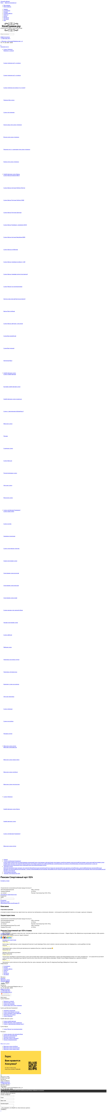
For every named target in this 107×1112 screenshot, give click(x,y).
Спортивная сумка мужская (71, 862)
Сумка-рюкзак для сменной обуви (16, 863)
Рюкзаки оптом (42, 865)
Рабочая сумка (53, 863)
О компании (6, 966)
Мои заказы (6, 5)
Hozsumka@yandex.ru (6, 992)
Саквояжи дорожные (28, 862)
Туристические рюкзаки (53, 868)
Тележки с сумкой (8, 1001)
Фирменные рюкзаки (91, 868)
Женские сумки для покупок (11, 1047)
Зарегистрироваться (10, 2)
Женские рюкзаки (8, 868)
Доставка (6, 974)
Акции (5, 971)
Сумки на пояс (18, 862)
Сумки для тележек (9, 1004)
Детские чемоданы (13, 865)
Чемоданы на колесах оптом (65, 863)
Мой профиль (7, 6)
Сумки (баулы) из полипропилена (12, 1029)
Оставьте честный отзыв (9, 940)
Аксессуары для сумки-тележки (12, 1005)
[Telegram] (11, 937)
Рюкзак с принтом (79, 868)
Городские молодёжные (40, 868)
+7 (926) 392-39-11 (5, 38)
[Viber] (6, 937)
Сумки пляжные (23, 865)
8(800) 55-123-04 (5, 37)
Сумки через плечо (8, 862)
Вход (2, 2)
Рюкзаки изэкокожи (9, 1037)
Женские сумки (5, 1043)
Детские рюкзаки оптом (67, 868)
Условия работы (7, 969)
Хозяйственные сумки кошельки (12, 1022)
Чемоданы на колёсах (9, 1014)
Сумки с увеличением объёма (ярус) (13, 1024)
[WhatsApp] (7, 937)
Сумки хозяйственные (9, 1021)
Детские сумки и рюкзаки (10, 1038)
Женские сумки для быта (10, 1046)
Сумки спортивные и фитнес (42, 862)
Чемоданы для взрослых (79, 863)
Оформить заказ (5, 979)
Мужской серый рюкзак (59, 869)
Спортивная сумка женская (86, 862)
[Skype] (9, 937)
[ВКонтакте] (1, 937)
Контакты (6, 973)
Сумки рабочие (44, 863)
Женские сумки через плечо (11, 1049)
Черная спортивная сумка (33, 863)
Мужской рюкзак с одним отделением (26, 869)
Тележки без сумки (8, 1002)
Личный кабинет (5, 981)
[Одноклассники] (2, 937)
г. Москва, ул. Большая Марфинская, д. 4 (12, 41)
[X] (4, 937)
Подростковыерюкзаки (10, 1039)
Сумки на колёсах (33, 865)
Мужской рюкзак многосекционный (89, 869)
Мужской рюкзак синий (72, 869)
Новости (5, 970)
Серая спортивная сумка (56, 862)
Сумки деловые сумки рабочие (12, 1013)
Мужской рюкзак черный (44, 869)
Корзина (3, 978)
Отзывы (5, 967)
